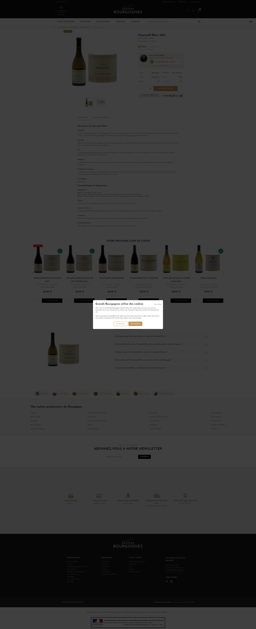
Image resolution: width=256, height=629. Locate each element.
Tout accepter (135, 323)
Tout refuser (158, 304)
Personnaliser (120, 323)
